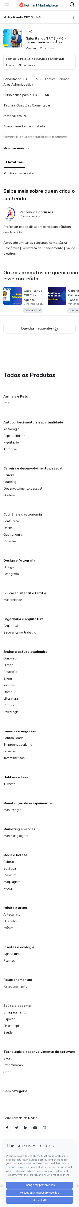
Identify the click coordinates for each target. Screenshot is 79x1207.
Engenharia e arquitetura (23, 619)
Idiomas (9, 685)
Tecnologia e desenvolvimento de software (39, 1051)
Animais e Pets (15, 396)
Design (8, 567)
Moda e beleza (15, 855)
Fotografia (11, 574)
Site (6, 1072)
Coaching (9, 482)
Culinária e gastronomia (22, 514)
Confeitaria (11, 521)
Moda (7, 888)
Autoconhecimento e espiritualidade (33, 422)
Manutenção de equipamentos (28, 803)
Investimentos (14, 758)
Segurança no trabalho (19, 632)
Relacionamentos (17, 979)
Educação (10, 672)
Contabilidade (13, 738)
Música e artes (15, 908)
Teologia (10, 449)
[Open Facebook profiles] (7, 1128)
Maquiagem (11, 882)
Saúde (8, 1032)
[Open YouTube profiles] (35, 1128)
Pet (6, 403)
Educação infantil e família (24, 593)
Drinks (8, 528)
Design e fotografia (19, 560)
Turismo (9, 784)
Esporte (9, 1019)
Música (8, 928)
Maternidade (12, 600)
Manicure (9, 875)
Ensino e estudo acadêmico (25, 651)
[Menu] (6, 5)
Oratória (9, 495)
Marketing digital (15, 836)
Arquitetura (11, 625)
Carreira (9, 475)
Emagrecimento (15, 1012)
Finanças (9, 751)
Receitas (9, 541)
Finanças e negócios (19, 731)
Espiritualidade (14, 436)
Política (9, 705)
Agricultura (11, 954)
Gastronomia (12, 534)
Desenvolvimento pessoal (22, 488)
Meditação (11, 442)
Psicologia (11, 712)
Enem (7, 678)
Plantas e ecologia (18, 947)
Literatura (10, 698)
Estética (9, 868)
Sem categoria (15, 1091)
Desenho (10, 921)
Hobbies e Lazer (16, 777)
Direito (8, 665)
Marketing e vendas (19, 829)
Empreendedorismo (17, 744)
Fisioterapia (11, 1026)
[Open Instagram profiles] (44, 1128)
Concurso (10, 658)
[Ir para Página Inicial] (38, 5)
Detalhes (14, 162)
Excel (7, 1058)
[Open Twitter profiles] (16, 1128)
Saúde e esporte (17, 1005)
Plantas (9, 960)
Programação (13, 1065)
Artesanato (11, 914)
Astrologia (11, 429)
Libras (7, 692)
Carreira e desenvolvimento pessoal (33, 468)
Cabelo (8, 861)
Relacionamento (15, 986)
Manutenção (12, 810)
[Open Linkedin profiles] (26, 1128)
